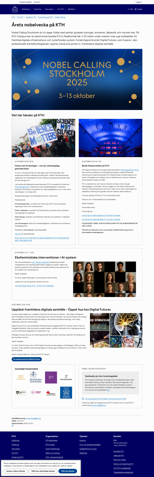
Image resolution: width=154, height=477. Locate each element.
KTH (13, 17)
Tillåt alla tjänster (67, 471)
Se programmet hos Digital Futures (26, 359)
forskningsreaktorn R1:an (129, 170)
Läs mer (18, 234)
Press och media (119, 460)
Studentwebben (26, 2)
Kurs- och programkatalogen (90, 445)
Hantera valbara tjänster (15, 471)
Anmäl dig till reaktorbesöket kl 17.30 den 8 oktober (101, 219)
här (108, 390)
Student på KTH (18, 457)
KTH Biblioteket (51, 440)
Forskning (15, 445)
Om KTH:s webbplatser (122, 468)
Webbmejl (83, 453)
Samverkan (16, 449)
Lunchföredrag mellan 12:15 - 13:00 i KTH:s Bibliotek (34, 286)
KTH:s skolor (50, 445)
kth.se (15, 2)
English (139, 9)
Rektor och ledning (53, 453)
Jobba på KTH (118, 456)
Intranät (37, 2)
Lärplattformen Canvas (88, 449)
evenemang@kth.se (98, 405)
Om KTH (20, 17)
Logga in (139, 2)
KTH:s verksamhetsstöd (54, 457)
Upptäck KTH (31, 17)
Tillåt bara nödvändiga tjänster (43, 471)
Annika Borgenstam (22, 187)
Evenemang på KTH (45, 17)
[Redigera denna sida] (13, 426)
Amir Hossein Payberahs (40, 262)
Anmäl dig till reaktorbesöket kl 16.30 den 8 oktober (101, 215)
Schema (83, 440)
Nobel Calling (60, 17)
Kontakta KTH (118, 451)
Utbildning (15, 440)
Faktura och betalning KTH (123, 464)
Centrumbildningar (53, 449)
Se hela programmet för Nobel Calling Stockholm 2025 (105, 399)
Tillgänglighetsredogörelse (123, 472)
